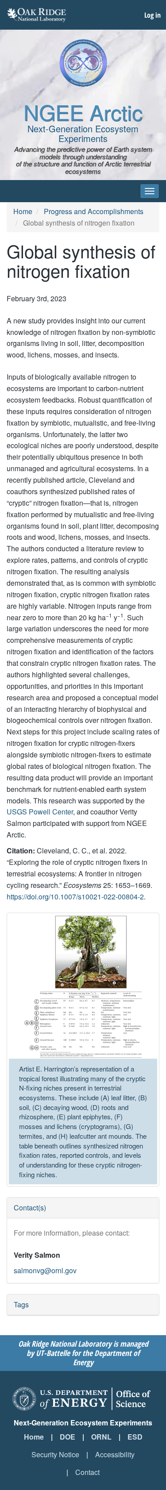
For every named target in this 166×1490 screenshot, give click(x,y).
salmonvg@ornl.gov (45, 1270)
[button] (83, 987)
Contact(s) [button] (30, 1207)
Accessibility (115, 1454)
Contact (87, 1472)
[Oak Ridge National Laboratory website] (36, 15)
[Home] (83, 63)
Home (22, 211)
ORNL (101, 1437)
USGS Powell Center (40, 811)
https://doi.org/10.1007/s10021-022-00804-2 (75, 896)
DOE (67, 1437)
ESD (135, 1437)
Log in (152, 15)
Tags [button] (21, 1304)
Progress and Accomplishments (93, 211)
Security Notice (55, 1454)
